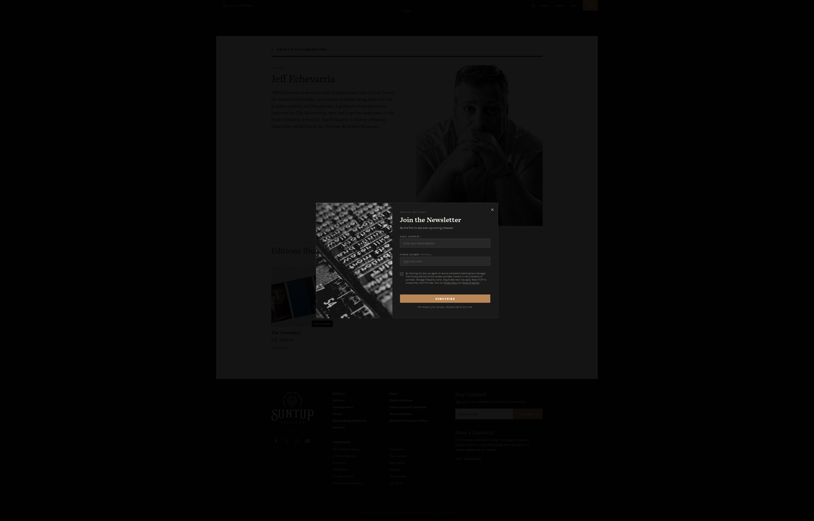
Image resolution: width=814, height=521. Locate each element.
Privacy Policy (450, 283)
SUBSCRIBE (445, 299)
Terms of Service (470, 283)
